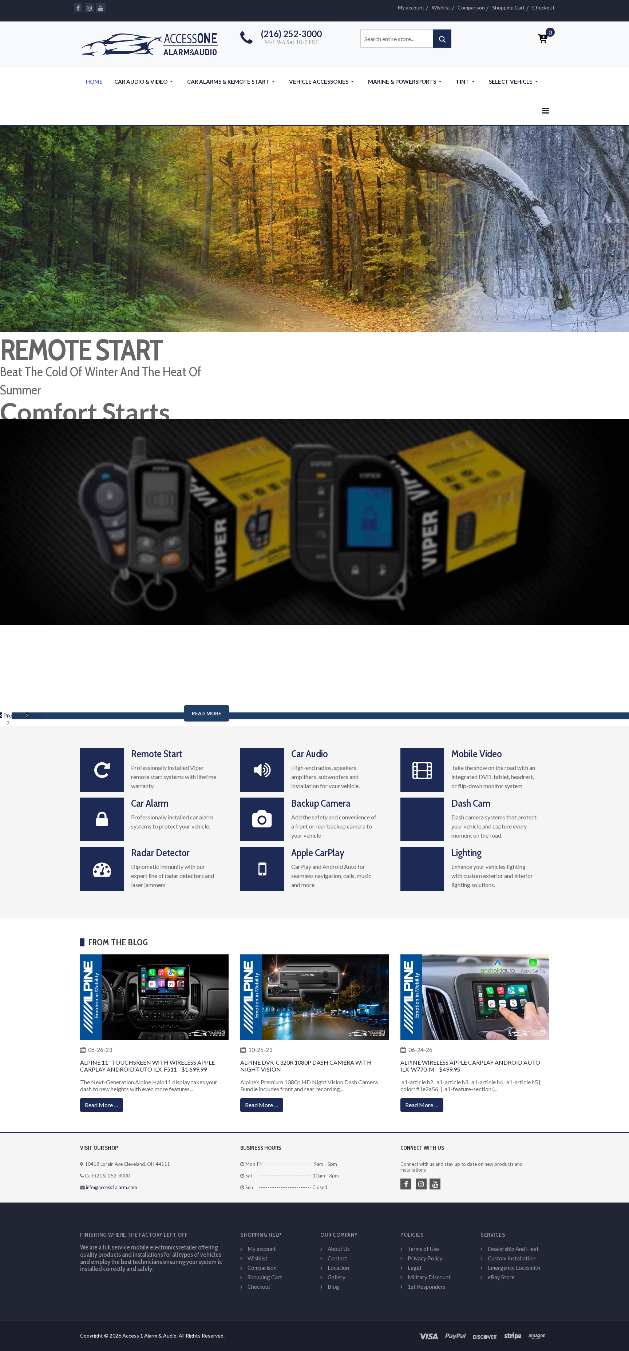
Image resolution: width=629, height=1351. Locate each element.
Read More (206, 713)
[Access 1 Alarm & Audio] (153, 43)
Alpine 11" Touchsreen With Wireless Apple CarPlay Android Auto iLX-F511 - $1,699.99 (147, 1066)
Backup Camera (321, 803)
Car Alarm (150, 803)
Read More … (101, 1104)
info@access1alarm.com (111, 1187)
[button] (144, 81)
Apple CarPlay (317, 852)
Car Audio (309, 753)
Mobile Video (476, 753)
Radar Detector (160, 852)
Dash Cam (470, 803)
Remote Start (156, 753)
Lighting (466, 852)
